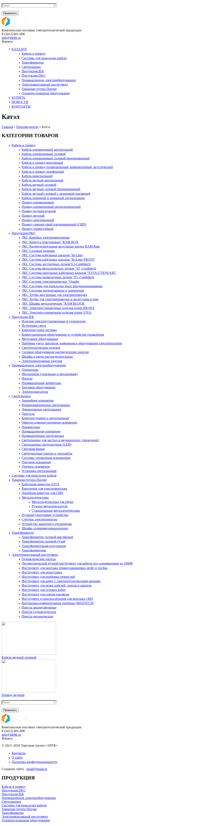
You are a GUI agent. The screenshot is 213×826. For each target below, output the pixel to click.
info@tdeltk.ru (11, 37)
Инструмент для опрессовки (42, 572)
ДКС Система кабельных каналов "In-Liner (52, 255)
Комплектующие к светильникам (45, 418)
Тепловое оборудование (39, 387)
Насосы (27, 378)
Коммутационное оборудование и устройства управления (63, 334)
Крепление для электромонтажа (44, 488)
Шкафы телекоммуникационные (45, 528)
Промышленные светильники (43, 436)
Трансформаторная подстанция (44, 546)
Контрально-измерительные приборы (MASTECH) (58, 603)
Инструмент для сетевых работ (44, 590)
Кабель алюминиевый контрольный (47, 149)
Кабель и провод (33, 53)
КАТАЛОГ (19, 49)
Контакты (19, 753)
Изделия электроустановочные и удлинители (54, 321)
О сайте (17, 757)
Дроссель (28, 413)
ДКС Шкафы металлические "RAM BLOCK (53, 303)
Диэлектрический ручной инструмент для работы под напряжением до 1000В (77, 563)
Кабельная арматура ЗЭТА (40, 484)
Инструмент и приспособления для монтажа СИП (57, 598)
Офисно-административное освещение (49, 422)
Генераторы (30, 369)
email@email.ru (36, 769)
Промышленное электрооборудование (49, 80)
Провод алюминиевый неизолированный (51, 206)
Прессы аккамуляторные (39, 607)
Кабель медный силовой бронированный (51, 189)
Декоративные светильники (41, 409)
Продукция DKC (34, 75)
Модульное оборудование (40, 339)
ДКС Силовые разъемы (38, 251)
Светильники (31, 67)
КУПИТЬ (18, 97)
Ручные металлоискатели (50, 506)
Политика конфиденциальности (34, 762)
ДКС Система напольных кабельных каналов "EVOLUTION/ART (69, 273)
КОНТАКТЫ (21, 106)
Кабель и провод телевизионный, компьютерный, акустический (67, 167)
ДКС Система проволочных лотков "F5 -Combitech (58, 277)
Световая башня (33, 449)
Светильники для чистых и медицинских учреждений (60, 440)
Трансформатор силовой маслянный (47, 537)
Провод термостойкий (37, 229)
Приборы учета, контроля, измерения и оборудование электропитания (72, 343)
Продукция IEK (33, 71)
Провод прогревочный (38, 220)
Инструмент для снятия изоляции (45, 594)
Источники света (34, 325)
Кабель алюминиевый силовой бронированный (56, 158)
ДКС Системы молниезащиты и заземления (53, 290)
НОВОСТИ (20, 102)
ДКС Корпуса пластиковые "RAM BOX (50, 242)
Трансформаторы (34, 550)
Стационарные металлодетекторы (56, 510)
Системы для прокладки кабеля (44, 58)
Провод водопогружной (39, 211)
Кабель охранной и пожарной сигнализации (53, 198)
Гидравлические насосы (39, 559)
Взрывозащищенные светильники (46, 405)
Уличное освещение (36, 466)
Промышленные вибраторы (41, 383)
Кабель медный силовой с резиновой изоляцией (56, 193)
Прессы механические (37, 616)
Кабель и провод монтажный (42, 162)
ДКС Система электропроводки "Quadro (50, 281)
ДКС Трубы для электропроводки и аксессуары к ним (60, 299)
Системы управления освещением (46, 458)
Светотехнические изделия (41, 347)
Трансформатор (33, 62)
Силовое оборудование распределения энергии (55, 352)
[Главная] (14, 26)
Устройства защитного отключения (47, 524)
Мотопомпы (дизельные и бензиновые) (50, 374)
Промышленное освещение (41, 431)
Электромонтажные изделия (42, 361)
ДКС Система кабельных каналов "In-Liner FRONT (58, 259)
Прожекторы (31, 427)
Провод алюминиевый (38, 202)
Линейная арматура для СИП (42, 493)
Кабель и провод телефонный (43, 171)
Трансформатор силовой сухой (43, 541)
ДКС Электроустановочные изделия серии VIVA (56, 312)
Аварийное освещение (38, 400)
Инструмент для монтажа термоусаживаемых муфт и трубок (65, 568)
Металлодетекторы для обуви (52, 502)
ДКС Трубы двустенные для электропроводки (54, 295)
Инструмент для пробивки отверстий (48, 576)
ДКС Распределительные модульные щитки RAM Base (61, 246)
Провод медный (33, 215)
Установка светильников (39, 471)
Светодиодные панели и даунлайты (47, 453)
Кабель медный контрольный (42, 180)
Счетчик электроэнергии (39, 519)
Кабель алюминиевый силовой (44, 154)
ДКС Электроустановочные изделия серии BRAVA (58, 308)
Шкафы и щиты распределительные (47, 356)
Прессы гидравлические (39, 612)
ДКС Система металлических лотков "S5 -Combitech (59, 268)
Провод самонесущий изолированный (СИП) (54, 224)
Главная (7, 127)
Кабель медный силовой (39, 184)
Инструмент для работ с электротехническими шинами (61, 581)
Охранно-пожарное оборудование (46, 93)
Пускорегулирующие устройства (45, 515)
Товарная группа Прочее (39, 89)
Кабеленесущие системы (39, 330)
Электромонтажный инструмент (45, 84)
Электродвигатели (35, 391)
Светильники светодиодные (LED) (46, 444)
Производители (27, 127)
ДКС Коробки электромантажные (46, 237)
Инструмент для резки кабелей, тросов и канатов (57, 585)
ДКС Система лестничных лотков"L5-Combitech (56, 264)
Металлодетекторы (35, 497)
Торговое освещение (36, 462)
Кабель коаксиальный (37, 176)
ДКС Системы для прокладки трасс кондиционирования (62, 286)
